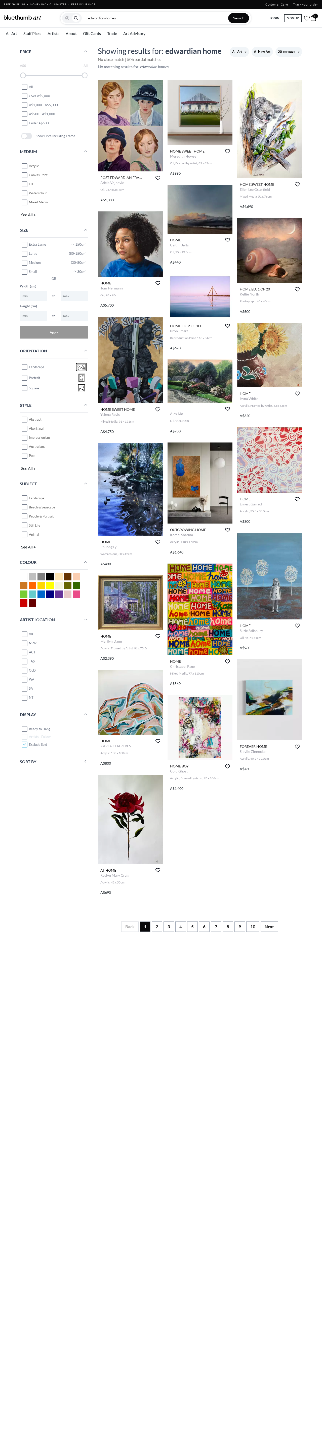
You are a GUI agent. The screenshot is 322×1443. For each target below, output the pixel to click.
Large (33, 253)
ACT (32, 652)
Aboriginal (36, 428)
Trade (112, 33)
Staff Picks (32, 33)
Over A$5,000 (39, 96)
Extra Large (37, 244)
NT (31, 697)
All (31, 87)
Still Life (34, 525)
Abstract (35, 419)
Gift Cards (92, 33)
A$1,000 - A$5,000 (43, 105)
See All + (28, 214)
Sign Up (293, 18)
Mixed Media (38, 202)
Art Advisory (134, 33)
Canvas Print (38, 175)
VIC (31, 634)
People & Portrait (41, 516)
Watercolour (38, 193)
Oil (31, 184)
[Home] (23, 17)
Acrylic (34, 166)
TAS (32, 661)
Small (33, 272)
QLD (32, 670)
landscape (36, 367)
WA (31, 679)
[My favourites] (307, 18)
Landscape (36, 498)
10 (252, 926)
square (34, 388)
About (71, 33)
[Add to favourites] (157, 177)
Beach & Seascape (42, 507)
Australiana (37, 447)
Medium (35, 263)
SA (31, 688)
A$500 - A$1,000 (42, 114)
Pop (31, 456)
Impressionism (39, 437)
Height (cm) (28, 306)
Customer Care (276, 4)
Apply (54, 332)
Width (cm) (28, 286)
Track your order (305, 4)
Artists (53, 33)
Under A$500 (39, 123)
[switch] (26, 136)
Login (274, 18)
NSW (32, 643)
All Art (11, 33)
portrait (34, 378)
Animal (34, 534)
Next (269, 926)
